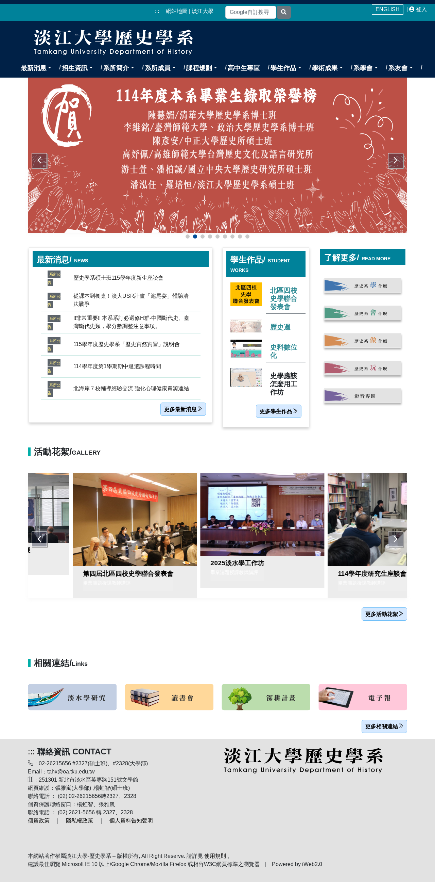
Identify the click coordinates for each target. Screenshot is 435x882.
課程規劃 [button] (199, 67)
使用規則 (215, 856)
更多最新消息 (180, 409)
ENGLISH (388, 9)
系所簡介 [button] (116, 67)
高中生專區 (244, 67)
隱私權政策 (79, 820)
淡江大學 (202, 11)
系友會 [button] (398, 67)
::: (157, 11)
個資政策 (39, 820)
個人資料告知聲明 (131, 820)
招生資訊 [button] (75, 67)
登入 (421, 9)
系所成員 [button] (158, 67)
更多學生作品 (276, 411)
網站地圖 (177, 11)
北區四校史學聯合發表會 (283, 298)
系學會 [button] (363, 67)
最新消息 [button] (34, 67)
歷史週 (280, 327)
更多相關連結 (381, 726)
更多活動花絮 (381, 614)
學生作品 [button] (283, 67)
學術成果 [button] (325, 67)
